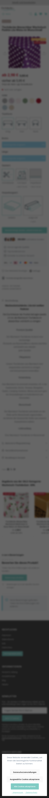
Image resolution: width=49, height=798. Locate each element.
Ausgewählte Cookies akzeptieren (25, 779)
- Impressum (18, 792)
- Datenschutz (31, 792)
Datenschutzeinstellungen (24, 772)
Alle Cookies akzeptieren (25, 786)
